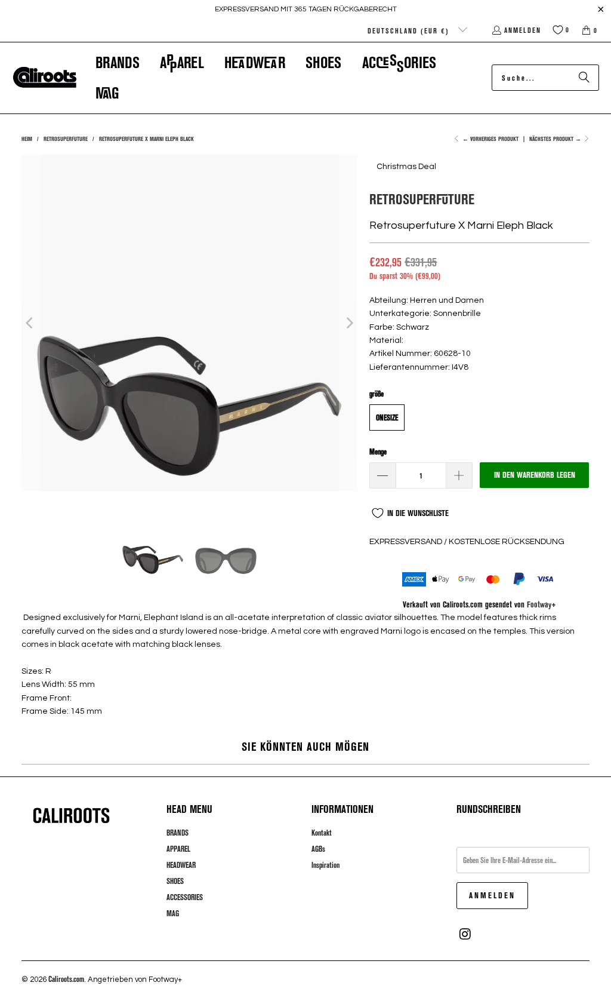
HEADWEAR (181, 865)
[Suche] (584, 78)
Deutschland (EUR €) (410, 30)
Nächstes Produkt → (556, 138)
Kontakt (321, 832)
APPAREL (178, 849)
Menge (378, 451)
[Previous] (30, 323)
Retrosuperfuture (421, 198)
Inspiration (325, 865)
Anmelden (522, 30)
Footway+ (541, 604)
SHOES (175, 881)
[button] (118, 62)
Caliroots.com (66, 979)
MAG (172, 913)
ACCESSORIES (184, 897)
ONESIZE (387, 417)
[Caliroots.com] (45, 77)
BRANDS (177, 832)
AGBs (318, 849)
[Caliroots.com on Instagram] (465, 934)
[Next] (348, 323)
